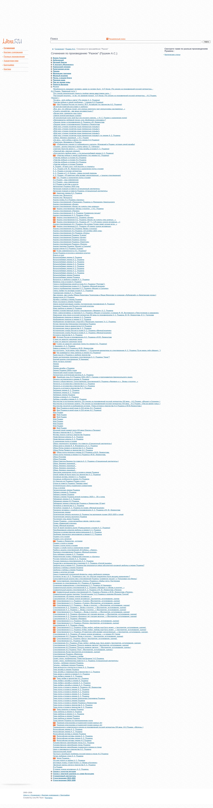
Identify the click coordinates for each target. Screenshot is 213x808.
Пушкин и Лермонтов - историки (69, 541)
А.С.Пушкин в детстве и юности (65, 184)
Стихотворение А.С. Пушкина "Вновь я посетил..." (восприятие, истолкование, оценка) (88, 636)
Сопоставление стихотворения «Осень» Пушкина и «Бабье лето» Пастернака (88, 581)
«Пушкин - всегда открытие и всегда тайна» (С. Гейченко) (76, 146)
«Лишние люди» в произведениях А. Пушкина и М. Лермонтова (78, 122)
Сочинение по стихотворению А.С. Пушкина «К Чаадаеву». (77, 583)
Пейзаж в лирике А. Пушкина (64, 492)
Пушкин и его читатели (62, 539)
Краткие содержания (13, 52)
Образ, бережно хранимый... (64, 463)
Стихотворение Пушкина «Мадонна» (68, 654)
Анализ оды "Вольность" (63, 195)
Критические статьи (172, 55)
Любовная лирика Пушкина (64, 395)
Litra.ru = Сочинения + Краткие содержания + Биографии (46, 795)
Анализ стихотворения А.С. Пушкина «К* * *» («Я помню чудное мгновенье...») (88, 222)
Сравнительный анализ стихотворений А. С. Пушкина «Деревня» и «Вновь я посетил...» (88, 587)
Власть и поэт (58, 255)
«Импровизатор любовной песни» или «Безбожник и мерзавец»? (79, 120)
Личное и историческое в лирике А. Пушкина (71, 379)
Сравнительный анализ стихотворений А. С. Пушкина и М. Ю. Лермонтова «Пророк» (87, 590)
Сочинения (9, 48)
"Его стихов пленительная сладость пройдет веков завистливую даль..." (82, 93)
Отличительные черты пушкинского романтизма (72, 486)
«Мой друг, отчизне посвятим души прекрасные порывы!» (76, 127)
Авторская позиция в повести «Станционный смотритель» (76, 189)
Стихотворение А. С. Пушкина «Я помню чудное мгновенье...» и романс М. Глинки (86, 634)
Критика (7, 69)
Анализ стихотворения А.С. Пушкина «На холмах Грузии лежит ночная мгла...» (85, 224)
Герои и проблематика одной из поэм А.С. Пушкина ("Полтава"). (79, 284)
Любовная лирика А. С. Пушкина (66, 390)
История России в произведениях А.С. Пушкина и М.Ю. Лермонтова (84, 337)
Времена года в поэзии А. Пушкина (67, 282)
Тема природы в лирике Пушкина (70, 709)
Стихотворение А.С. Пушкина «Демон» (72, 641)
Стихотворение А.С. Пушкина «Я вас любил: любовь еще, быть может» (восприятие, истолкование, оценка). (97, 643)
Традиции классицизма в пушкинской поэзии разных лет (79, 723)
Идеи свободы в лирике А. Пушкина (67, 308)
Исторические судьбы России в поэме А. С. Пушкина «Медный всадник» (82, 330)
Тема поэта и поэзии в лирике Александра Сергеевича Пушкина (79, 698)
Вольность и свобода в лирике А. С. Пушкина (71, 279)
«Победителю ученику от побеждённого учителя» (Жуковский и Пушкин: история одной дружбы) (96, 144)
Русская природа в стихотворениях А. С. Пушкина (73, 561)
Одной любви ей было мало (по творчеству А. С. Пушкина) (77, 474)
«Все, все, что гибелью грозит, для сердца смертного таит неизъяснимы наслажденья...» (89, 109)
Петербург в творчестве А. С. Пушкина (68, 505)
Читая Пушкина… (64, 758)
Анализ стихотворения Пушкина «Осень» (69, 240)
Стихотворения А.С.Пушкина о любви (68, 656)
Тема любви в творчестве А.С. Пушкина (73, 678)
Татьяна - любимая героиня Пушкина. (68, 663)
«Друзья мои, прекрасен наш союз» (67, 113)
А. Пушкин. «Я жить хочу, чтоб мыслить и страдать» (74, 166)
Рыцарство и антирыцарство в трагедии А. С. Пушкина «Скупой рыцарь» (82, 563)
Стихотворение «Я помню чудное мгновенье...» (72, 596)
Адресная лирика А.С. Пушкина (69, 193)
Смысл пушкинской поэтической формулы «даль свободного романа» (81, 574)
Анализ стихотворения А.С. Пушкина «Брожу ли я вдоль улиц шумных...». (86, 220)
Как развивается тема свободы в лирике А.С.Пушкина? (79, 353)
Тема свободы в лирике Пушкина (66, 716)
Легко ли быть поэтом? (62, 361)
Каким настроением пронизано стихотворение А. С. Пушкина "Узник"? (81, 357)
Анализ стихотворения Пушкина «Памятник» (71, 242)
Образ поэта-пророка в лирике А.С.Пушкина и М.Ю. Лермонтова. (83, 452)
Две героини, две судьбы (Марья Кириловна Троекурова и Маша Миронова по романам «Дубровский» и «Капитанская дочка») (104, 295)
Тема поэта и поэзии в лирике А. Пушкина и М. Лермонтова (77, 687)
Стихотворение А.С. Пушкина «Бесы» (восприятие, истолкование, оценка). (87, 638)
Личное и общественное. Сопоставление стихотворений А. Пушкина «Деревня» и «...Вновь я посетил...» (95, 381)
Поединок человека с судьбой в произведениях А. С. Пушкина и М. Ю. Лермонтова (86, 510)
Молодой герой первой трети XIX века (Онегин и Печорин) (77, 430)
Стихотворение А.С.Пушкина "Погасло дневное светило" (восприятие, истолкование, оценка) (91, 645)
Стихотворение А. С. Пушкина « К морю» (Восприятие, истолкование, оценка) (88, 601)
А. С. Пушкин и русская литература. (67, 171)
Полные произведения (14, 57)
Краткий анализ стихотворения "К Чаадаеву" (71, 359)
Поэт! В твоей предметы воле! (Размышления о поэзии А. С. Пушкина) (81, 528)
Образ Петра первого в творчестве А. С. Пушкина (73, 448)
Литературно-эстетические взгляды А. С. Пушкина (73, 375)
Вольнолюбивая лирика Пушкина (66, 275)
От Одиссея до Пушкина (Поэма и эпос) (69, 481)
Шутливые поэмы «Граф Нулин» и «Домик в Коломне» (75, 763)
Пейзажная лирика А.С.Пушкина (66, 501)
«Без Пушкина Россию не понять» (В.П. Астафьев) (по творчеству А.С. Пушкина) (89, 104)
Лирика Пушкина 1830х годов (65, 370)
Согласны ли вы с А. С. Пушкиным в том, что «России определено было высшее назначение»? (91, 576)
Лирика (56, 364)
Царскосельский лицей (62, 751)
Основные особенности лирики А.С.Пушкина (71, 479)
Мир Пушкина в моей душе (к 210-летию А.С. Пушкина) (79, 408)
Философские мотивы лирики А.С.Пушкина (74, 740)
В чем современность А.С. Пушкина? (72, 251)
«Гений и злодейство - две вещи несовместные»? (73, 111)
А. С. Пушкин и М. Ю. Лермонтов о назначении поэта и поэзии (78, 169)
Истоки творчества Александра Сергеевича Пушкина (74, 324)
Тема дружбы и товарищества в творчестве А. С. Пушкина (76, 672)
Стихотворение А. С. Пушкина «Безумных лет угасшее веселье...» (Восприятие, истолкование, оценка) (95, 614)
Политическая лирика (62, 512)
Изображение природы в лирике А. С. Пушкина (72, 317)
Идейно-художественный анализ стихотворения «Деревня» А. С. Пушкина (83, 310)
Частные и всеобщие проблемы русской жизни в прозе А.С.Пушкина (80, 754)
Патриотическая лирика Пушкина (66, 490)
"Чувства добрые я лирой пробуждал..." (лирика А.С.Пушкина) (78, 102)
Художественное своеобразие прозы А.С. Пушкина (73, 743)
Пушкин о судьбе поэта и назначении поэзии (71, 548)
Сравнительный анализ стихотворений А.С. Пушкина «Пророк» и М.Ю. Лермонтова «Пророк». (95, 592)
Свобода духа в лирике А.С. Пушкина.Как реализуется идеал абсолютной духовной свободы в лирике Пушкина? (98, 565)
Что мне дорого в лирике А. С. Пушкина (69, 760)
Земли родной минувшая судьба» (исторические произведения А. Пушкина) (84, 304)
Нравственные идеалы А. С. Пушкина (68, 437)
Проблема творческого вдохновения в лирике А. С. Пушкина (77, 534)
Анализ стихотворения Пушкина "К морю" (70, 235)
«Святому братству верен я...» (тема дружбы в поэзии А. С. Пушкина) (81, 149)
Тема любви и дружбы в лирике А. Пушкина (70, 681)
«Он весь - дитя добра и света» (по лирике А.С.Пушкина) (76, 140)
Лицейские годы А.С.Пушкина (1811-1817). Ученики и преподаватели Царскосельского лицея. (95, 377)
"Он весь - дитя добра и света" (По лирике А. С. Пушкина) (76, 100)
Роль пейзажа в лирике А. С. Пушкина (68, 554)
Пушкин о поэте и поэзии (63, 543)
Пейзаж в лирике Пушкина (63, 494)
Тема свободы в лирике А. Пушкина (67, 712)
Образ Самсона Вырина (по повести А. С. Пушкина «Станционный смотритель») (86, 461)
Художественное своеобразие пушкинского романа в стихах (77, 747)
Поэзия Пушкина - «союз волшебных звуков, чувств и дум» (76, 521)
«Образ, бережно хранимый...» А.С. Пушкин (71, 138)
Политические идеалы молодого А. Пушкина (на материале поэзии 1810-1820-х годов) (88, 514)
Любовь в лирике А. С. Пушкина (66, 397)
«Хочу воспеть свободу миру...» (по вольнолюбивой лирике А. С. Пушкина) (83, 153)
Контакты (49, 798)
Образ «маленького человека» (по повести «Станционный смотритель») (82, 443)
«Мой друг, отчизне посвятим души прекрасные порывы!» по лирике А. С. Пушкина (86, 135)
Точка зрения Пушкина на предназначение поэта (73, 720)
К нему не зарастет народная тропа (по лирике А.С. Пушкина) (82, 344)
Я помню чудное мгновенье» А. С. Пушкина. (71, 769)
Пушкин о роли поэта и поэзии (65, 545)
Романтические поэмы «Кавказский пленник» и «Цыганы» (76, 556)
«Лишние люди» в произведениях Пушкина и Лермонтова (76, 124)
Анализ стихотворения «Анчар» (66, 204)
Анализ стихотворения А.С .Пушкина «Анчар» (75, 217)
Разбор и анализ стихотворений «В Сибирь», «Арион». (75, 550)
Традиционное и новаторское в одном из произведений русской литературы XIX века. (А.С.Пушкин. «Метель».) (98, 727)
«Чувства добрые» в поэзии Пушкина (68, 164)
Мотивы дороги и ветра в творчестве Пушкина (71, 435)
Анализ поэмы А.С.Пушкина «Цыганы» (68, 200)
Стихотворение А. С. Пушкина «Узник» (68, 625)
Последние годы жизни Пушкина (66, 519)
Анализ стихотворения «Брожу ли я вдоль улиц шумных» (76, 206)
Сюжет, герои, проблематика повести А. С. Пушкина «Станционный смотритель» (85, 661)
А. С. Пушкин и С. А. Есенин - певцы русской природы (75, 173)
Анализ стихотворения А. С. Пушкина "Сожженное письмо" (77, 213)
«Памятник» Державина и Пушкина (67, 142)
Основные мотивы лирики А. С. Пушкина (69, 477)
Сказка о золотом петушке (63, 572)
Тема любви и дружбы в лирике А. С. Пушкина (71, 683)
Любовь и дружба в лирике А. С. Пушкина (70, 399)
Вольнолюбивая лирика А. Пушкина (67, 257)
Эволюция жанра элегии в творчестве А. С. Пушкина (74, 765)
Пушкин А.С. (70, 49)
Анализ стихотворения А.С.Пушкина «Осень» (71, 233)
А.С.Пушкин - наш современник (66, 180)
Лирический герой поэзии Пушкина (67, 373)
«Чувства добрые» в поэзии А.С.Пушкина (69, 158)
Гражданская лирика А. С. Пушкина (67, 293)
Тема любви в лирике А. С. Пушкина (67, 676)
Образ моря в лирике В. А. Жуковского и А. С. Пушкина (75, 446)
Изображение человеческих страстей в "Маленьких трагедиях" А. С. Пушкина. (84, 322)
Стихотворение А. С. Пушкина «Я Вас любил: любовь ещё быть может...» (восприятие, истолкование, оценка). (101, 627)
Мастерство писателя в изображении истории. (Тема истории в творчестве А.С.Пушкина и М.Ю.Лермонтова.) (97, 406)
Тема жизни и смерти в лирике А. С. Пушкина (71, 674)
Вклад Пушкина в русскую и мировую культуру (71, 253)
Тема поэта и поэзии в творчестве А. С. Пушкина (72, 705)
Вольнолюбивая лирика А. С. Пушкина (68, 260)
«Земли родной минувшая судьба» (67, 115)
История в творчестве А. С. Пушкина (67, 335)
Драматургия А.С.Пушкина (63, 297)
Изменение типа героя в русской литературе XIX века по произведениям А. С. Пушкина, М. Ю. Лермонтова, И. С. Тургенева (103, 315)
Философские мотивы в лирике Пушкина (69, 734)
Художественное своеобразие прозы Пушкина (71, 745)
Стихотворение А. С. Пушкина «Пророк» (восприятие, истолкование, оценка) (88, 621)
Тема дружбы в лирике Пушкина (66, 669)
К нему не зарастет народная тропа (67, 339)
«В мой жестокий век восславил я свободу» (70, 107)
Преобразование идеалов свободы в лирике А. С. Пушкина (77, 530)
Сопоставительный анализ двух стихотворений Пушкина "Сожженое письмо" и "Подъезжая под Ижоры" (95, 579)
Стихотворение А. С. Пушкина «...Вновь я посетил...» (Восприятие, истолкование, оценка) (93, 605)
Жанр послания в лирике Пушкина (67, 302)
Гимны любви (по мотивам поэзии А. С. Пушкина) (73, 291)
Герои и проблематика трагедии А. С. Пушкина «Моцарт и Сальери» (81, 288)
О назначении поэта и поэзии (65, 441)
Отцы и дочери (59, 488)
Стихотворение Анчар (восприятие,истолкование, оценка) (76, 652)
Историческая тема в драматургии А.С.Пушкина (72, 326)
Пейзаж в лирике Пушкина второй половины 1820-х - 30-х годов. (79, 497)
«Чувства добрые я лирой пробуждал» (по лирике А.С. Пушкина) (83, 155)
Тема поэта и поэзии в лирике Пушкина (69, 701)
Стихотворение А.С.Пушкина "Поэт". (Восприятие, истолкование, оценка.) (83, 650)
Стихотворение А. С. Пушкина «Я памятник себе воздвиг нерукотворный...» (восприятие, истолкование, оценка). (102, 632)
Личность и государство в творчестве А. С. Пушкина (74, 384)
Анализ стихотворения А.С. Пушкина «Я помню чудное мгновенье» (84, 226)
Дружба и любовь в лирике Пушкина (67, 299)
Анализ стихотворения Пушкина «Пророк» (70, 244)
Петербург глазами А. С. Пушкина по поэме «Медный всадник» (78, 508)
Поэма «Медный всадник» (63, 525)
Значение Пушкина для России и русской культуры (73, 306)
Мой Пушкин (62, 415)
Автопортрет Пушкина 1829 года (66, 186)
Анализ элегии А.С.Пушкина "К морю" (68, 248)
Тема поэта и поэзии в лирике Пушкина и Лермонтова (75, 703)
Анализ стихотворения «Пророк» (66, 211)
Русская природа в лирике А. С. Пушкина (69, 559)
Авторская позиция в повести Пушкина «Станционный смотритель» (80, 191)
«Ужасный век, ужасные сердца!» (66, 151)
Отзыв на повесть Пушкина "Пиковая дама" (70, 483)
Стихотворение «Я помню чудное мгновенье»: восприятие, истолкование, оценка (86, 599)
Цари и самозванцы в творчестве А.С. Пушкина (72, 749)
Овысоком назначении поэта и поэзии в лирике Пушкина (76, 472)
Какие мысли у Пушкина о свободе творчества (71, 355)
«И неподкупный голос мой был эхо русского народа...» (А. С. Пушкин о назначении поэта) (90, 118)
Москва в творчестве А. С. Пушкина (67, 432)
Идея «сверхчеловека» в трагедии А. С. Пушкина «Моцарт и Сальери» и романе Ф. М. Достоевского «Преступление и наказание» (106, 313)
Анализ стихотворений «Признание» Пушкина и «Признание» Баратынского (84, 202)
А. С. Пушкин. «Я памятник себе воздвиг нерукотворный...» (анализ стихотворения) (87, 175)
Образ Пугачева (59, 457)
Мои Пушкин (58, 412)
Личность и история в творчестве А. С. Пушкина (72, 388)
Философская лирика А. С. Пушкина (67, 729)
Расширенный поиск (117, 39)
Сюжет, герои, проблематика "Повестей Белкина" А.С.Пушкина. (78, 658)
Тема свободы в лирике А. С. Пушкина (68, 714)
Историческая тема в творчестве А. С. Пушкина (72, 328)
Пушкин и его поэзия (61, 537)
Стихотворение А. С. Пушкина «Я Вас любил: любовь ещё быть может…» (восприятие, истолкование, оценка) (101, 630)
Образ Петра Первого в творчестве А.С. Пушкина (73, 450)
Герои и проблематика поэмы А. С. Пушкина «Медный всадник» (79, 286)
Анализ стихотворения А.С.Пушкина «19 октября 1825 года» (77, 231)
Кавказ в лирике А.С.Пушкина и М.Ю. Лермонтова (73, 348)
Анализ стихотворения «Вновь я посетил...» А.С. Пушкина (80, 209)
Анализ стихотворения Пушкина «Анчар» (69, 237)
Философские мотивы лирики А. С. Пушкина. (75, 736)
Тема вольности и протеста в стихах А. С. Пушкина (73, 667)
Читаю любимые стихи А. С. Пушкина (68, 756)
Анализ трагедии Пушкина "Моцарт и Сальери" (72, 246)
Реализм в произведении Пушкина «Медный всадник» (75, 552)
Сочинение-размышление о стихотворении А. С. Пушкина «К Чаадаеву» (82, 585)
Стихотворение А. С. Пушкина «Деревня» (70, 619)
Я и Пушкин (57, 767)
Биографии (9, 65)
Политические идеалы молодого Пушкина (70, 517)
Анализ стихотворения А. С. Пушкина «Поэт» (71, 215)
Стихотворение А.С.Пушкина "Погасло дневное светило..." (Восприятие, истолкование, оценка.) (92, 647)
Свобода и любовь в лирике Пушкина (68, 568)
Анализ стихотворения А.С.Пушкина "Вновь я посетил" (75, 228)
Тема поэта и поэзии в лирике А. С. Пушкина (71, 689)
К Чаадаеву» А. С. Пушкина (64, 346)
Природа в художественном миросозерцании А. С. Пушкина (77, 532)
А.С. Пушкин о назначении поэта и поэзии (74, 178)
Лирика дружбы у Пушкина (63, 368)
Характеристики (11, 61)
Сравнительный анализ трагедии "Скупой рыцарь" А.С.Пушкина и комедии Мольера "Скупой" (91, 594)
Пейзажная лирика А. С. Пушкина (66, 499)
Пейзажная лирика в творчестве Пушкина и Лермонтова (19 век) (79, 503)
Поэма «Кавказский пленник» (65, 523)
